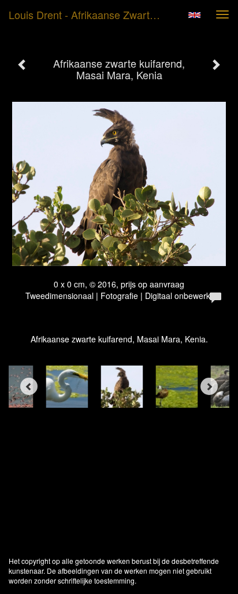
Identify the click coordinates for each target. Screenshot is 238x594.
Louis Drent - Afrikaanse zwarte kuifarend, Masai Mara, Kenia (91, 14)
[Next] (209, 386)
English (194, 15)
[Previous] (29, 386)
